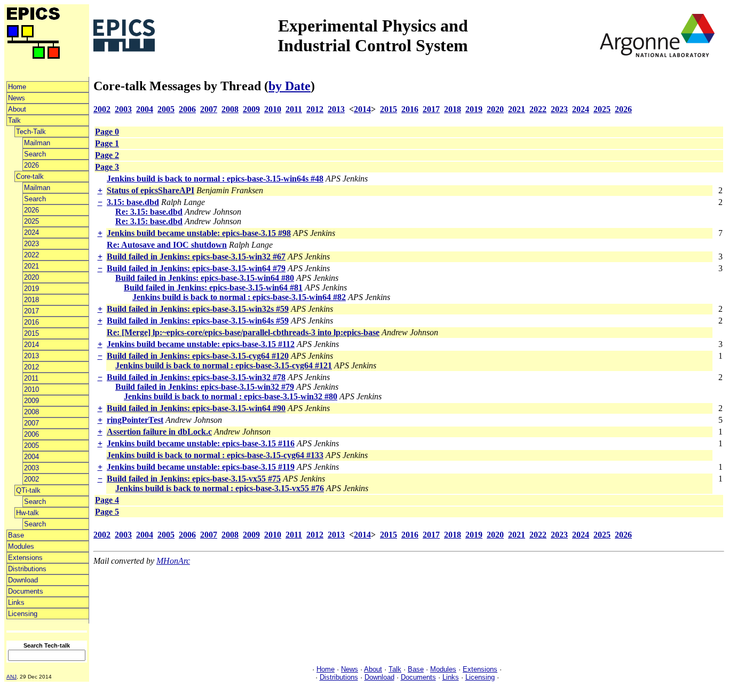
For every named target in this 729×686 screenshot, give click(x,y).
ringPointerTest (135, 419)
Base (16, 535)
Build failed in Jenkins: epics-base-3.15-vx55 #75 (194, 478)
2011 (31, 378)
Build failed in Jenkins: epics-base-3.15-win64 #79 (196, 268)
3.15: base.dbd (133, 202)
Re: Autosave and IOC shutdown (167, 244)
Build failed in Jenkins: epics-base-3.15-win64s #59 (198, 320)
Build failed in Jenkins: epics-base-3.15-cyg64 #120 (198, 355)
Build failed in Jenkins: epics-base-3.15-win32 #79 (204, 386)
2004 (31, 457)
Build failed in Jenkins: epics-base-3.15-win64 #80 (204, 277)
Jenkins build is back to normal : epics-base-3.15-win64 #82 (239, 297)
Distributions (27, 569)
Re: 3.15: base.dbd (149, 211)
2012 (31, 367)
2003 (31, 468)
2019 (31, 289)
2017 (31, 311)
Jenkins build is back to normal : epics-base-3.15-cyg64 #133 (215, 455)
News (16, 98)
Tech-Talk (31, 132)
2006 (31, 434)
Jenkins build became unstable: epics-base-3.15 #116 (201, 443)
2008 (31, 412)
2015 (31, 333)
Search (35, 154)
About (17, 109)
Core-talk (30, 176)
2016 (31, 322)
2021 (31, 266)
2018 (31, 300)
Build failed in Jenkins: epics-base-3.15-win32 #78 (196, 377)
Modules (21, 546)
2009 (31, 401)
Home (17, 87)
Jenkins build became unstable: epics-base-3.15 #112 (201, 344)
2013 (31, 356)
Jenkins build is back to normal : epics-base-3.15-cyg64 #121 (223, 365)
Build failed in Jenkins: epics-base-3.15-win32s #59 (198, 308)
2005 (31, 445)
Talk (14, 120)
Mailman (37, 143)
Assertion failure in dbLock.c (159, 431)
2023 (31, 244)
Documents (25, 591)
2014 (31, 345)
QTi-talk (28, 490)
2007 (31, 423)
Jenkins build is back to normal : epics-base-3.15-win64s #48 (215, 178)
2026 (31, 165)
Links (16, 602)
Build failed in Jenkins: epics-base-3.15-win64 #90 (196, 408)
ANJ (11, 677)
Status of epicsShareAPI (150, 190)
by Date (289, 86)
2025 (31, 221)
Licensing (22, 614)
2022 (31, 255)
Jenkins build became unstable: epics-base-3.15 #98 (199, 233)
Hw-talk (27, 513)
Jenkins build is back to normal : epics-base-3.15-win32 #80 (230, 396)
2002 (31, 479)
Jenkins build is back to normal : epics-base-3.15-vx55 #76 (219, 488)
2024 (31, 232)
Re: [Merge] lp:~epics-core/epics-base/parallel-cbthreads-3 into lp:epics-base (243, 332)
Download (23, 580)
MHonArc (173, 560)
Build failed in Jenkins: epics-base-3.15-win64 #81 (213, 287)
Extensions (25, 558)
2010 (31, 389)
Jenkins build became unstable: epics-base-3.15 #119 (201, 466)
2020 (31, 277)
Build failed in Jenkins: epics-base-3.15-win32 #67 (196, 256)
